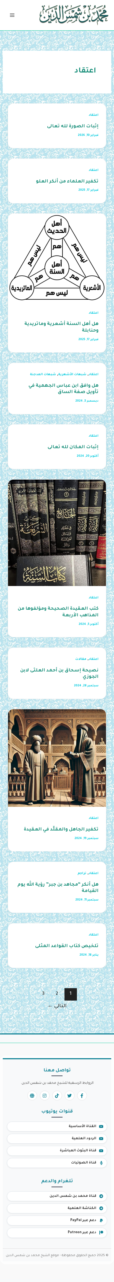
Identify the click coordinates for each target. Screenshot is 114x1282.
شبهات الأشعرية (72, 375)
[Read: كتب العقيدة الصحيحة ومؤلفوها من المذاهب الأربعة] (57, 533)
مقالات (80, 659)
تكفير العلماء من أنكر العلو (67, 181)
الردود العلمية (84, 1139)
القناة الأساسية (82, 1126)
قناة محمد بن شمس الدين (73, 1196)
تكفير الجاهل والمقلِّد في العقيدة (61, 829)
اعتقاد (94, 115)
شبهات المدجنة (43, 375)
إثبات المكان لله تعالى (73, 447)
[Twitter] (69, 1095)
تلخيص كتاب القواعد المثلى (67, 946)
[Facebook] (82, 1095)
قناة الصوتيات (83, 1163)
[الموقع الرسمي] (32, 1095)
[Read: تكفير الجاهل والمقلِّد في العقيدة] (57, 758)
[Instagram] (45, 1095)
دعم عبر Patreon (82, 1233)
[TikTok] (57, 1095)
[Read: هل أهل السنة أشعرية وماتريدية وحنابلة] (57, 258)
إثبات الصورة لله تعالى (73, 126)
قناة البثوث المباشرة (78, 1151)
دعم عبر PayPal (83, 1220)
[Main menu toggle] (12, 15)
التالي (57, 1006)
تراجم (81, 873)
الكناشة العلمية (82, 1208)
